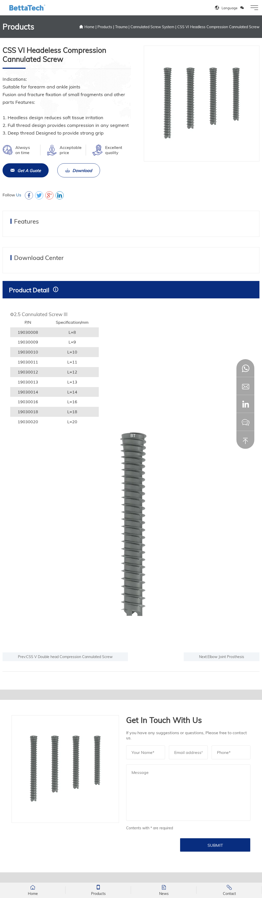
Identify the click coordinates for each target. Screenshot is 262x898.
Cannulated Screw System (152, 27)
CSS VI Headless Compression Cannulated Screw (218, 27)
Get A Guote (29, 170)
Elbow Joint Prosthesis (226, 656)
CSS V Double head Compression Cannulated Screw (69, 656)
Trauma (121, 27)
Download (82, 170)
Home (89, 27)
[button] (245, 404)
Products (104, 27)
